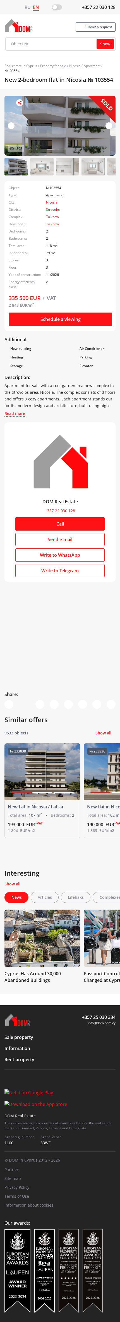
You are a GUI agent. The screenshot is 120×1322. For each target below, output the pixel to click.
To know (52, 216)
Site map (12, 1178)
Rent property (19, 1059)
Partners (12, 1169)
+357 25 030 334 (99, 1017)
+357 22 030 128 (99, 7)
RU (28, 7)
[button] (108, 125)
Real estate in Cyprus (20, 65)
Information (17, 1048)
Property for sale (53, 65)
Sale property (18, 1037)
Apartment (92, 65)
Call (60, 524)
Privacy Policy (16, 1187)
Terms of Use (16, 1196)
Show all (103, 733)
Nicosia (75, 65)
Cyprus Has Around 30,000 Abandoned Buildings (32, 977)
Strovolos (53, 209)
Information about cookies (28, 1205)
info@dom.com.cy (102, 1023)
